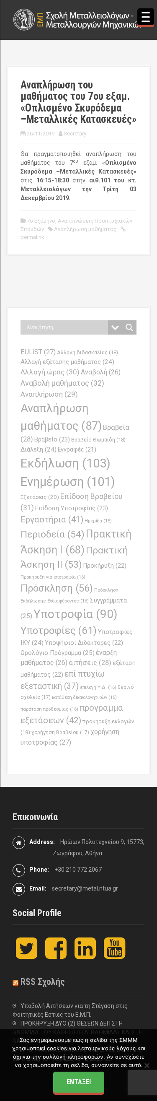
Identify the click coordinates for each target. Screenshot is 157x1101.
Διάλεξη (39, 449)
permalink (32, 237)
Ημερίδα (98, 521)
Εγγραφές (77, 449)
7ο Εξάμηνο (41, 221)
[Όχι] (146, 1065)
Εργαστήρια (52, 519)
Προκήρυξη (104, 565)
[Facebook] (56, 955)
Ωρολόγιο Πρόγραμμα (58, 653)
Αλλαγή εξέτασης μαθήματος (67, 362)
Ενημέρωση (68, 482)
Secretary (75, 133)
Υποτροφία (75, 614)
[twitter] (26, 955)
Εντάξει (79, 1082)
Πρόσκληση (57, 588)
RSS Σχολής (43, 981)
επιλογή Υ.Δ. (98, 687)
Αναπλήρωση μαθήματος (85, 229)
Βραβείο (52, 439)
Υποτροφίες (59, 630)
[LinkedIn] (85, 955)
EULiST (38, 352)
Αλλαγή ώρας (50, 372)
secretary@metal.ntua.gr (85, 888)
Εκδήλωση (66, 463)
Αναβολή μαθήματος (62, 383)
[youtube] (114, 955)
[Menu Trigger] (145, 16)
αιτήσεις (90, 663)
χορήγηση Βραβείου (60, 732)
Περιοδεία (53, 534)
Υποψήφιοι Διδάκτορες (84, 642)
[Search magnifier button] (129, 327)
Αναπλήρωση (49, 394)
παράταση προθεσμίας (49, 709)
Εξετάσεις (40, 497)
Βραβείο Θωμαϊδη (98, 439)
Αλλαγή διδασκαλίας (87, 352)
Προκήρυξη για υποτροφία (53, 577)
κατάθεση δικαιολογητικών (84, 697)
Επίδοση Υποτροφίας (71, 508)
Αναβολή (101, 372)
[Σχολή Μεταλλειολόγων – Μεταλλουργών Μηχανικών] (78, 19)
